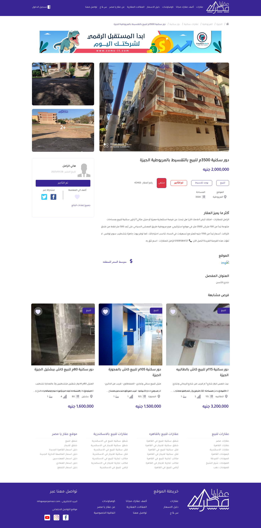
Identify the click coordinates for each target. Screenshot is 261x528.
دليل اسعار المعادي (66, 463)
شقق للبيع (71, 441)
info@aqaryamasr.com (48, 501)
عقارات (199, 7)
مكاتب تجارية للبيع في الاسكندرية (110, 459)
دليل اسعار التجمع (67, 468)
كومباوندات (167, 7)
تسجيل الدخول (39, 7)
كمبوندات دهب (221, 468)
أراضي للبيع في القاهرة (166, 468)
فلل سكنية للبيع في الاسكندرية (111, 450)
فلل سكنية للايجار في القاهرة (162, 454)
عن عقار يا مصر (117, 7)
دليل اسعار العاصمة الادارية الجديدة (58, 454)
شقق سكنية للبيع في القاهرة (162, 441)
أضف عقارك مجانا (185, 7)
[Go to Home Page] (227, 24)
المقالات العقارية (135, 7)
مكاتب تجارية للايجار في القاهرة (162, 463)
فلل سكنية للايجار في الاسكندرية (110, 454)
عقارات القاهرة (221, 445)
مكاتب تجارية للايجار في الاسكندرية (109, 463)
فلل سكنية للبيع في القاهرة (163, 450)
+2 (63, 128)
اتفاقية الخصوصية (104, 513)
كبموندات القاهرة (220, 454)
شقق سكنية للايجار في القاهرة (161, 445)
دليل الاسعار (153, 7)
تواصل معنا (91, 7)
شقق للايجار (70, 445)
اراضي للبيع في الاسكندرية (114, 468)
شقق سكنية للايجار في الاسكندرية (109, 445)
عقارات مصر (222, 441)
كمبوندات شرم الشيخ (217, 463)
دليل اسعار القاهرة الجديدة (63, 450)
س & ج (103, 7)
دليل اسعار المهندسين (65, 459)
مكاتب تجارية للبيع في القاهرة (162, 459)
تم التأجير (63, 183)
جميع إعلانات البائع (81, 205)
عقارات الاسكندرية (219, 450)
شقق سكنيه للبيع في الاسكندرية (110, 441)
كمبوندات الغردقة (220, 459)
